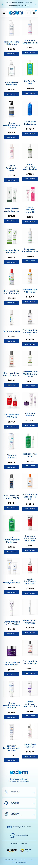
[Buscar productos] (28, 12)
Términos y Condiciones (19, 862)
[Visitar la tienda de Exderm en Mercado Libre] (26, 850)
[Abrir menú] (4, 13)
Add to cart (11, 54)
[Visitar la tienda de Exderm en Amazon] (12, 850)
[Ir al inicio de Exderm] (16, 12)
